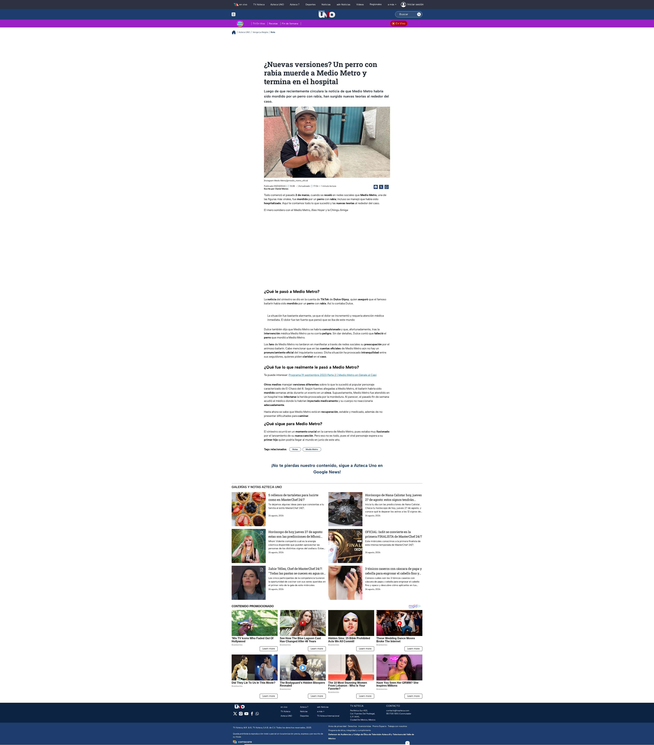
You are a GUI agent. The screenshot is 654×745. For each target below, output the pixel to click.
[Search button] (419, 14)
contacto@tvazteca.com (397, 710)
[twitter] (235, 714)
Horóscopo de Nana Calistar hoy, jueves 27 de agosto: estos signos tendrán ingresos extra (393, 497)
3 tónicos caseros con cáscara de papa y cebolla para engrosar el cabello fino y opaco (393, 571)
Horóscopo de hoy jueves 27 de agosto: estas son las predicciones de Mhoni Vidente (295, 534)
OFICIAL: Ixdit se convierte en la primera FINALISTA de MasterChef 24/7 (393, 534)
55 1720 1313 (392, 713)
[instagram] (241, 714)
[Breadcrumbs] (235, 32)
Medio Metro (312, 449)
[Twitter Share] (381, 187)
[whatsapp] (257, 714)
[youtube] (246, 714)
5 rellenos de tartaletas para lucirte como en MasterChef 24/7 (293, 497)
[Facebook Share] (376, 187)
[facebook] (252, 714)
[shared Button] (387, 187)
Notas (295, 449)
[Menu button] (245, 14)
